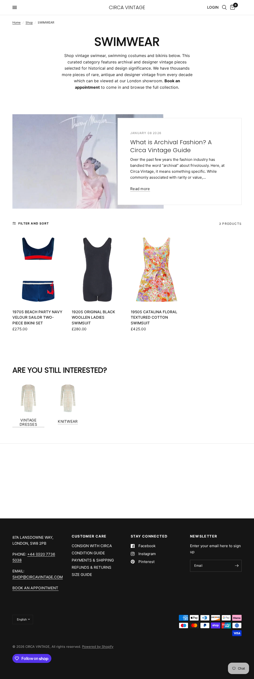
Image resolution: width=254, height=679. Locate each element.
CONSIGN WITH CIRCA (92, 545)
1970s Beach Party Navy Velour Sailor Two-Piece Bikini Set (37, 317)
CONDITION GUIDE (88, 553)
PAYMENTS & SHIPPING (93, 560)
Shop (29, 22)
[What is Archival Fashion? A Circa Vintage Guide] (88, 161)
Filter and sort (33, 223)
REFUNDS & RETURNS (91, 567)
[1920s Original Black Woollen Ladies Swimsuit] (98, 269)
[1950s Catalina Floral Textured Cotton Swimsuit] (157, 269)
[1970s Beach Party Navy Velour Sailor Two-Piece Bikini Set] (38, 269)
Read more (140, 189)
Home (16, 22)
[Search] (224, 7)
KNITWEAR (68, 421)
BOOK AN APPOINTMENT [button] (35, 588)
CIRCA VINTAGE (127, 7)
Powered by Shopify (97, 647)
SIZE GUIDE (82, 574)
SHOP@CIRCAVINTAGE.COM (37, 577)
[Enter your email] (237, 566)
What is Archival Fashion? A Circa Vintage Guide (171, 146)
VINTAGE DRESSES (28, 422)
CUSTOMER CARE (89, 536)
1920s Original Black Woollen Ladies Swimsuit (93, 317)
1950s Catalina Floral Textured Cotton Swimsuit (154, 317)
